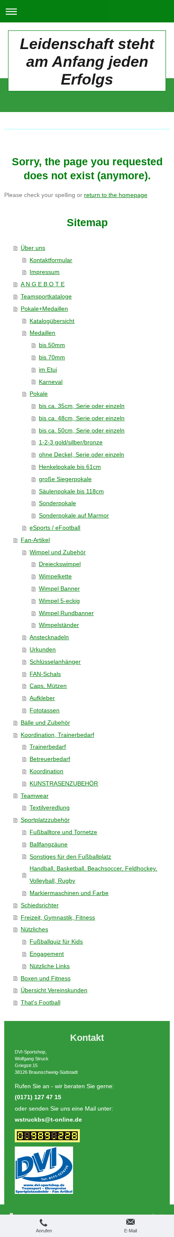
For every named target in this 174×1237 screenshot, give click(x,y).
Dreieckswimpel (60, 564)
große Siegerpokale (65, 479)
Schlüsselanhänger (55, 661)
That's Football (40, 1002)
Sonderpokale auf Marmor (74, 515)
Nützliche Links (50, 966)
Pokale (39, 393)
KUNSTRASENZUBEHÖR (64, 783)
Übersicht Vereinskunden (54, 990)
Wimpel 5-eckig (59, 600)
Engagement (47, 953)
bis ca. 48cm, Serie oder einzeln (82, 418)
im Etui (48, 369)
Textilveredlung (50, 807)
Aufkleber (42, 698)
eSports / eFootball (55, 527)
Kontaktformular (51, 260)
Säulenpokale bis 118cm (71, 491)
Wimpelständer (59, 624)
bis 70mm (52, 357)
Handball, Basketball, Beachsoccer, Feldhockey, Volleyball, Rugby (93, 874)
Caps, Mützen (48, 685)
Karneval (51, 381)
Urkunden (43, 649)
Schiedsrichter (40, 905)
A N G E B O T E (43, 284)
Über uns (33, 247)
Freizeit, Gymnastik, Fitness (58, 917)
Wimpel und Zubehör (58, 552)
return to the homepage (115, 195)
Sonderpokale (57, 503)
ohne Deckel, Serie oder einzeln (81, 454)
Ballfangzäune (49, 844)
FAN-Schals (45, 673)
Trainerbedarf (48, 746)
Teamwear (35, 795)
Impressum (45, 271)
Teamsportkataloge (46, 296)
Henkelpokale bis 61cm (70, 466)
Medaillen (42, 332)
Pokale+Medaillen (44, 308)
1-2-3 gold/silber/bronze (71, 442)
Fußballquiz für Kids (56, 941)
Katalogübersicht (52, 320)
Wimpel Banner (59, 588)
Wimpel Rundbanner (66, 613)
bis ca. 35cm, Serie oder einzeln (82, 405)
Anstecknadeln (49, 637)
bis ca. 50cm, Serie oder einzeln (82, 430)
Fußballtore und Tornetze (63, 832)
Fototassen (45, 710)
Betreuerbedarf (50, 758)
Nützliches (34, 929)
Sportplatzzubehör (45, 819)
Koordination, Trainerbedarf (57, 734)
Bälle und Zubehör (45, 722)
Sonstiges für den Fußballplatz (70, 856)
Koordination (46, 771)
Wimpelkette (55, 576)
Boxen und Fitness (46, 978)
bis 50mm (52, 345)
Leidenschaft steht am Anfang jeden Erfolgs (87, 61)
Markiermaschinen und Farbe (69, 892)
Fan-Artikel (35, 539)
